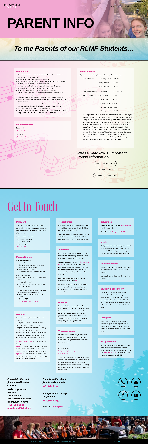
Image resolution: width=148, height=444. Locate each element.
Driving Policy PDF (105, 169)
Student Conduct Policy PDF (105, 175)
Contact (137, 6)
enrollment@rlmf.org (19, 408)
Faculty (127, 6)
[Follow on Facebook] (123, 395)
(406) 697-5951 (63, 353)
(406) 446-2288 (21, 130)
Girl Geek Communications (66, 441)
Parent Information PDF (104, 163)
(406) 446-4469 (21, 137)
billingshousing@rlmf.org (66, 351)
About (119, 6)
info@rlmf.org (51, 386)
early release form (109, 352)
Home (112, 6)
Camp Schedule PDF (118, 232)
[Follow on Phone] (123, 382)
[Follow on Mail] (136, 382)
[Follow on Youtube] (136, 395)
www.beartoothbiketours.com (28, 301)
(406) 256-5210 (21, 247)
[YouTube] (119, 442)
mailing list (57, 406)
